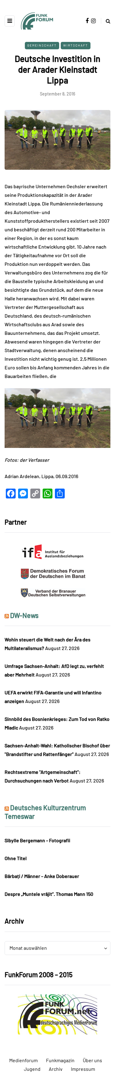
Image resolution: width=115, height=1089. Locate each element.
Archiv (56, 1069)
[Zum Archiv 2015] (57, 1014)
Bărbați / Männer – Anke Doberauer (42, 876)
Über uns (92, 1060)
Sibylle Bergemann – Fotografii (37, 840)
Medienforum (23, 1060)
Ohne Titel (16, 858)
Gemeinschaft (42, 45)
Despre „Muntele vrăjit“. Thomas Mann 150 (49, 894)
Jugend (32, 1069)
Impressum (83, 1069)
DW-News (24, 615)
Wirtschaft (75, 45)
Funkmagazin (60, 1060)
